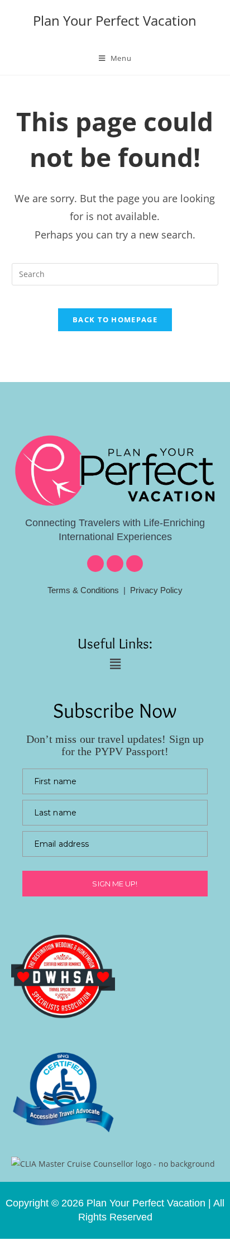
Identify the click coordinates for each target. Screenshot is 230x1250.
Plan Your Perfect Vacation (115, 20)
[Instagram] (115, 563)
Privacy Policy (156, 590)
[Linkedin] (134, 563)
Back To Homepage (115, 319)
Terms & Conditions (83, 590)
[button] (115, 663)
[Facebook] (95, 563)
